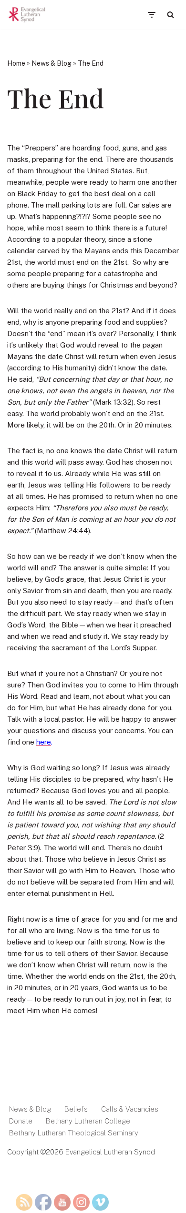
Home (16, 63)
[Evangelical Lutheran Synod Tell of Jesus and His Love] (27, 15)
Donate (20, 1121)
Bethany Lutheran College (88, 1121)
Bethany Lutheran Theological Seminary (73, 1133)
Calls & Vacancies (129, 1109)
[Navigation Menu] (151, 14)
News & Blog (51, 63)
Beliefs (76, 1109)
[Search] (170, 14)
